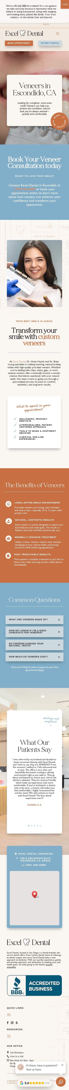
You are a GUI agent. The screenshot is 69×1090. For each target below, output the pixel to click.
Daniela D (34, 805)
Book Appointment (19, 43)
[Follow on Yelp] (15, 1021)
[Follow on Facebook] (6, 1021)
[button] (35, 894)
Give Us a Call (16, 1056)
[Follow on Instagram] (11, 1021)
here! (41, 670)
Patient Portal (50, 43)
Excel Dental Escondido (35, 854)
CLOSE (65, 4)
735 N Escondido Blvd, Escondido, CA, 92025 (35, 859)
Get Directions (17, 1052)
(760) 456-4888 (35, 865)
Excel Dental (19, 361)
